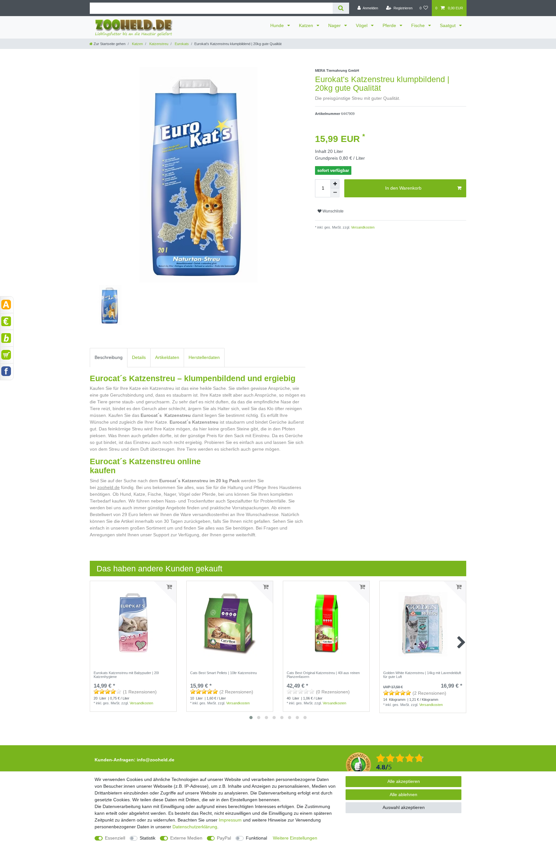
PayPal (224, 838)
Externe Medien (186, 838)
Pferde (390, 25)
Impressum (230, 819)
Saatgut (448, 25)
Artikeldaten (167, 357)
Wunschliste (332, 211)
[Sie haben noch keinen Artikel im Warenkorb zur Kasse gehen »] (6, 354)
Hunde (277, 25)
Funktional (256, 838)
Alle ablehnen (403, 794)
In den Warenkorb (403, 188)
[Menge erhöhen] (334, 183)
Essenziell (115, 838)
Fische (418, 25)
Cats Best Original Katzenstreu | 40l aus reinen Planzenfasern (323, 675)
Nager (335, 25)
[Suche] (341, 8)
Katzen (306, 25)
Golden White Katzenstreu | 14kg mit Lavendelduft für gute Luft (422, 675)
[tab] (108, 357)
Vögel (362, 25)
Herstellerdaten (204, 357)
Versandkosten (362, 227)
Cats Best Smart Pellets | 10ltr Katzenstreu (223, 673)
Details (139, 357)
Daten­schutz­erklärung (194, 826)
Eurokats (181, 44)
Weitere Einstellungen (295, 838)
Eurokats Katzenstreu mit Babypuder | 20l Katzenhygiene (126, 675)
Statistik (147, 838)
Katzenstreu (158, 44)
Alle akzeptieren (403, 781)
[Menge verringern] (334, 192)
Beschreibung (109, 357)
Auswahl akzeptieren (404, 807)
